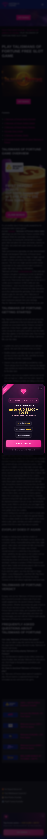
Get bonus (22, 443)
